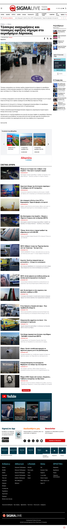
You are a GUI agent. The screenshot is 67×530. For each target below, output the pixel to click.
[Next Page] (48, 144)
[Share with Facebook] (44, 38)
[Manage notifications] (64, 527)
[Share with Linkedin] (51, 38)
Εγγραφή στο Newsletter (55, 440)
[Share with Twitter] (48, 38)
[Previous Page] (4, 144)
